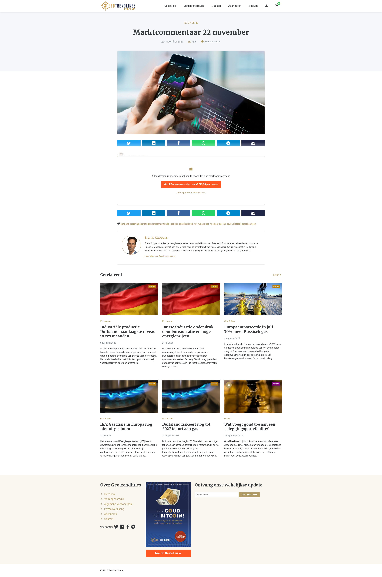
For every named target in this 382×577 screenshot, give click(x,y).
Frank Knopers (156, 237)
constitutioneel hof (188, 224)
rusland (201, 224)
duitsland (124, 224)
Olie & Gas (229, 321)
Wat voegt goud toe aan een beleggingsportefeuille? (249, 426)
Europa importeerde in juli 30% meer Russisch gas (248, 329)
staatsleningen (249, 224)
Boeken (216, 5)
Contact (108, 518)
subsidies (174, 224)
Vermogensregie (114, 499)
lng (224, 224)
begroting (134, 224)
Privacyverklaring (114, 509)
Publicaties (169, 5)
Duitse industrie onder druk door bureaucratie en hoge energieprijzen (188, 331)
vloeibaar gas (216, 224)
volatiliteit (236, 224)
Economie (191, 22)
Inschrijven (249, 494)
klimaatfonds (162, 224)
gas (207, 224)
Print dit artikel (212, 41)
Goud (227, 418)
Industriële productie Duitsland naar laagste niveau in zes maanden (127, 331)
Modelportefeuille (194, 5)
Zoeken (253, 5)
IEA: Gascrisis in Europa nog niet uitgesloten (126, 426)
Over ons (109, 494)
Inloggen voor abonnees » (191, 192)
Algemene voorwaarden (118, 504)
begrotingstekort (148, 224)
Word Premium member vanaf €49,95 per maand (191, 184)
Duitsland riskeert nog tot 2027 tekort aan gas (186, 426)
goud (229, 224)
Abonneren (234, 5)
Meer (276, 274)
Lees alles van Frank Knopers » (160, 256)
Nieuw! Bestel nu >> (168, 553)
